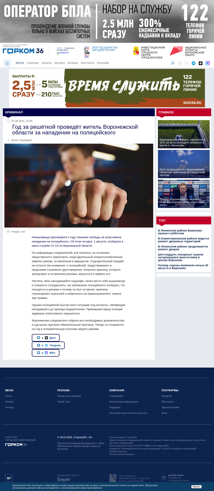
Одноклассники (170, 407)
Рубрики (33, 63)
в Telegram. (51, 345)
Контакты (87, 63)
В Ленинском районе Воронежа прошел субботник (180, 232)
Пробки (73, 63)
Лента (20, 63)
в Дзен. (49, 337)
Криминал (14, 112)
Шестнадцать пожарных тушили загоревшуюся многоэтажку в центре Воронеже (180, 257)
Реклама (103, 63)
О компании (116, 396)
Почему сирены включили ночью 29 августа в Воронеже (183, 267)
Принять (196, 487)
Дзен (164, 413)
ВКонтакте (168, 401)
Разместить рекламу (69, 396)
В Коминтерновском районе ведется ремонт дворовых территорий (183, 240)
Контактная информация (123, 401)
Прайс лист (63, 401)
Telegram (167, 396)
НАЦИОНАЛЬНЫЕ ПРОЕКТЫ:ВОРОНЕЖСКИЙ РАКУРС (195, 51)
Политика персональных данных (128, 413)
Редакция (114, 407)
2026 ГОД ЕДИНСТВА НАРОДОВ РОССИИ (104, 48)
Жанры (47, 63)
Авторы (59, 63)
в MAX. (49, 352)
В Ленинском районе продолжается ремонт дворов (183, 248)
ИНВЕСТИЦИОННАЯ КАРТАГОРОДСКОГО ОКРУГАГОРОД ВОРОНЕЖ (153, 52)
